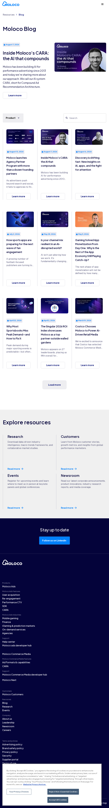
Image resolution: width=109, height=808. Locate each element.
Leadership (8, 722)
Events (6, 710)
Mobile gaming (10, 618)
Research (7, 706)
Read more (14, 468)
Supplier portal (10, 759)
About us (7, 718)
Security (6, 755)
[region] (52, 785)
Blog (21, 14)
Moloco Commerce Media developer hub (24, 674)
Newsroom (8, 726)
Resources (8, 14)
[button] (102, 4)
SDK (4, 606)
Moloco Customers (12, 694)
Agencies (7, 633)
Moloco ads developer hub (17, 645)
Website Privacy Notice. (34, 784)
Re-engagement (11, 598)
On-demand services (13, 629)
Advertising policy (12, 744)
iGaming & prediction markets (18, 625)
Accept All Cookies (58, 800)
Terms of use (9, 763)
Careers (6, 730)
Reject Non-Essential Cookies (63, 792)
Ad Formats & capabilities (16, 662)
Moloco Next (9, 679)
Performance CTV (12, 602)
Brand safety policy (13, 748)
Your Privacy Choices (19, 792)
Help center (8, 641)
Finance (6, 621)
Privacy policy (10, 751)
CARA (5, 609)
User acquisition (11, 594)
